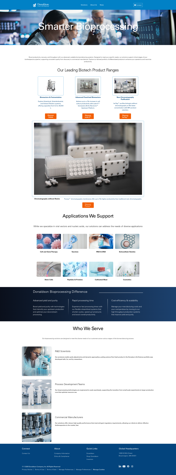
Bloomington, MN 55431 (127, 456)
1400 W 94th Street (125, 453)
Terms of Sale (51, 469)
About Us (93, 5)
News (102, 5)
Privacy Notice (27, 469)
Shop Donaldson (92, 456)
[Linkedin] (121, 468)
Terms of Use (39, 469)
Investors (90, 459)
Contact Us (26, 453)
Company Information (62, 453)
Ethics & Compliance (61, 456)
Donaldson (90, 453)
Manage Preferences (66, 469)
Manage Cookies (99, 469)
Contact (139, 5)
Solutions (84, 5)
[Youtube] (125, 468)
